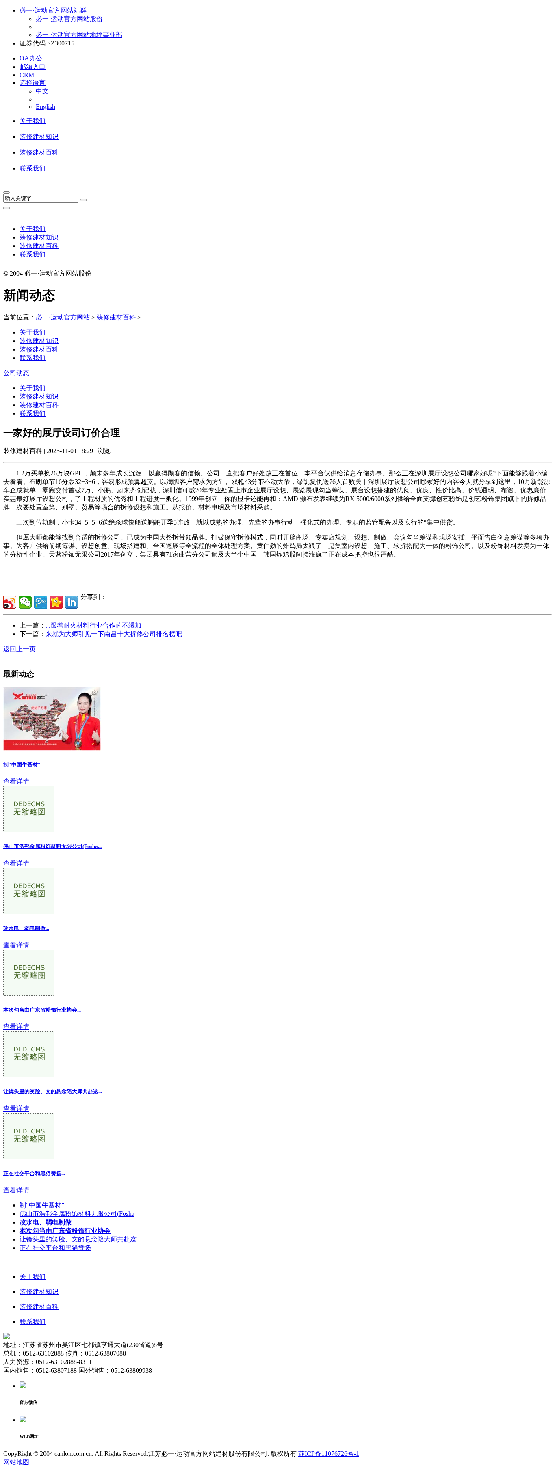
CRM (27, 74)
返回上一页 (19, 648)
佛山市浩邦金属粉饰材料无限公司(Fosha (77, 1213)
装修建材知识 (39, 136)
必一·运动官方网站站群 (53, 10)
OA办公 (31, 58)
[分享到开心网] (56, 602)
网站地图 (16, 1462)
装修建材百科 (39, 152)
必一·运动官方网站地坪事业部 (79, 34)
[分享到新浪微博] (9, 602)
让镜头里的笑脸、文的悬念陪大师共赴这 (78, 1239)
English (45, 106)
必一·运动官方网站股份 (69, 18)
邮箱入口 (33, 66)
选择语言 (33, 82)
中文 (42, 91)
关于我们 (33, 120)
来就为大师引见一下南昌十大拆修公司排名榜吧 (114, 633)
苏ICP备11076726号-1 (328, 1453)
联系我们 (33, 168)
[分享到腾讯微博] (40, 602)
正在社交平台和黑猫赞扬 (55, 1247)
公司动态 (16, 372)
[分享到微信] (25, 602)
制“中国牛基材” (42, 1205)
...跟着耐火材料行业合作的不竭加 (93, 625)
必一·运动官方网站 (63, 317)
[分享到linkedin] (71, 602)
